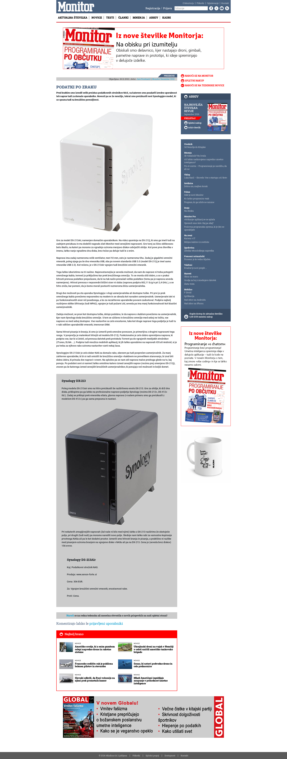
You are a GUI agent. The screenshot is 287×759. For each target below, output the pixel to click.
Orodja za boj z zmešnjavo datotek (200, 280)
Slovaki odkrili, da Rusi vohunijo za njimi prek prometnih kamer (95, 679)
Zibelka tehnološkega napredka (199, 250)
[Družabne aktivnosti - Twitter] (215, 8)
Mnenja (139, 17)
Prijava (167, 8)
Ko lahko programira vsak (196, 198)
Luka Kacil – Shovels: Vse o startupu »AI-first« (205, 177)
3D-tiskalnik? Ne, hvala (195, 155)
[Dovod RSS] (226, 8)
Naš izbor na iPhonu (193, 303)
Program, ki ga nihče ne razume (199, 202)
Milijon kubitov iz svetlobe (196, 242)
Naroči (70, 615)
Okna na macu (191, 276)
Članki (123, 17)
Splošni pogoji (152, 755)
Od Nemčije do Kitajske (195, 147)
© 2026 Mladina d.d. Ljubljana (113, 755)
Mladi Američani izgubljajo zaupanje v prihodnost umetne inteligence (151, 680)
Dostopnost (170, 755)
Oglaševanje (213, 3)
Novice (97, 17)
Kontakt (225, 3)
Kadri (166, 17)
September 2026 (191, 114)
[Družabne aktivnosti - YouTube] (221, 8)
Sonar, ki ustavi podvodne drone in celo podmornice (153, 665)
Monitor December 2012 (163, 79)
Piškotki (200, 3)
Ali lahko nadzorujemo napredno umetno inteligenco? (203, 161)
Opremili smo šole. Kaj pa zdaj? (198, 223)
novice (78, 643)
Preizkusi (169, 75)
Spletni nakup (194, 80)
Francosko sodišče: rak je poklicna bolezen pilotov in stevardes (94, 665)
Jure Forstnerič (144, 79)
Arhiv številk (194, 127)
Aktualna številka (72, 17)
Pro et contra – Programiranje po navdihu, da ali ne (205, 167)
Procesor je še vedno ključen (197, 259)
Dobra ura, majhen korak (196, 186)
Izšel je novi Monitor (193, 195)
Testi (110, 17)
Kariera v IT (189, 238)
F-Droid (187, 292)
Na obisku (189, 210)
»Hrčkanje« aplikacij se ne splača (199, 219)
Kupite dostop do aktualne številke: (206, 313)
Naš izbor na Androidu (195, 299)
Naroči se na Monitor (199, 75)
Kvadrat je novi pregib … (195, 268)
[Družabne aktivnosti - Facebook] (210, 8)
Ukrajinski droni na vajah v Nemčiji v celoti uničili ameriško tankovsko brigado (154, 649)
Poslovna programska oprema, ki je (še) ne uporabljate (204, 228)
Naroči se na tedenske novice (204, 85)
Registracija (152, 8)
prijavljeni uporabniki (106, 623)
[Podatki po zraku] (106, 170)
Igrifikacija (189, 296)
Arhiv (153, 17)
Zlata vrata (189, 283)
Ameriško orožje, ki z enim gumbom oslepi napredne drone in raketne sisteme (95, 649)
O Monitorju (188, 3)
